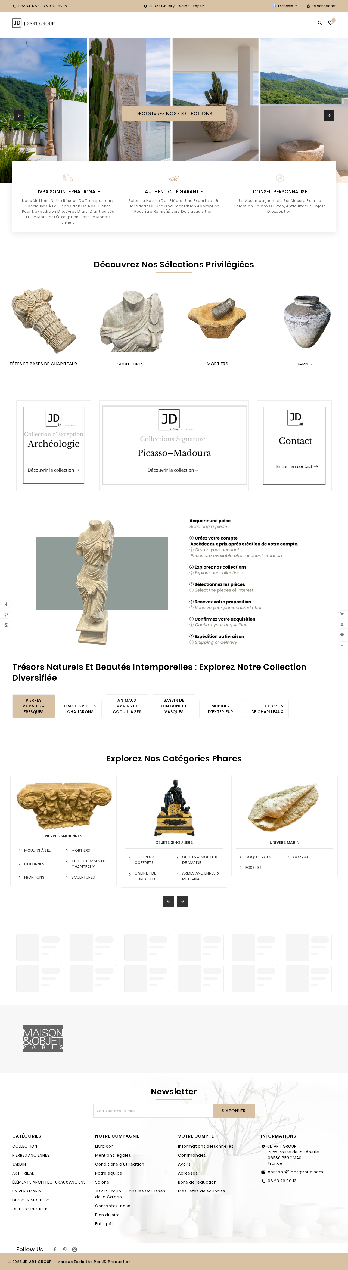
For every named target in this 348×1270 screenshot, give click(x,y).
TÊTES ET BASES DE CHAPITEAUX (267, 708)
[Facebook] (55, 1249)
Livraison (104, 1146)
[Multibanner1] (53, 445)
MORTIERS (81, 850)
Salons (102, 1182)
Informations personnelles (206, 1146)
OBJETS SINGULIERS (174, 842)
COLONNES (34, 864)
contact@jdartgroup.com (295, 1172)
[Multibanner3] (294, 445)
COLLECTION (24, 1146)
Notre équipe (108, 1173)
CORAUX (301, 857)
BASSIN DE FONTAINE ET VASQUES (174, 706)
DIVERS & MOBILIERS (31, 1200)
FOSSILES (253, 867)
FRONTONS (34, 877)
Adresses (188, 1173)
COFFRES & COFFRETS (145, 859)
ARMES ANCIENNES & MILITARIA (200, 876)
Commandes (192, 1155)
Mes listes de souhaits (201, 1191)
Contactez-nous (112, 1206)
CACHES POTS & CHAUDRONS (80, 708)
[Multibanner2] (173, 445)
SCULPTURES (83, 877)
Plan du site (107, 1215)
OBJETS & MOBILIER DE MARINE (199, 859)
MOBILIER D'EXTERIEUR (220, 708)
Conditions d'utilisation (119, 1164)
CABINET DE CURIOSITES (145, 876)
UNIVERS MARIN (285, 842)
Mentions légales (113, 1155)
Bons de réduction (197, 1182)
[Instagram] (74, 1249)
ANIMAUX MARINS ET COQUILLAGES (127, 706)
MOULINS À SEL (37, 850)
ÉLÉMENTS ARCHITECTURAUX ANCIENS (49, 1182)
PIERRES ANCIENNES (63, 836)
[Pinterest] (65, 1249)
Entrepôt (104, 1223)
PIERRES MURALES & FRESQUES (33, 706)
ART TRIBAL (23, 1173)
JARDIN (19, 1164)
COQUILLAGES (258, 857)
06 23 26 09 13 (282, 1181)
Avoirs (184, 1164)
